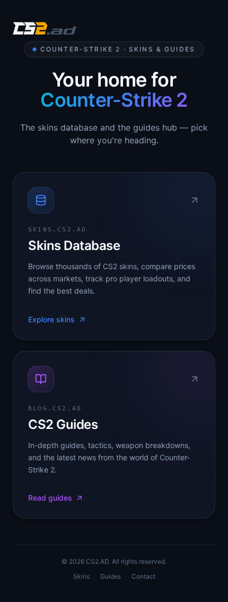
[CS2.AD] (44, 29)
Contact (143, 576)
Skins (81, 576)
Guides (110, 576)
